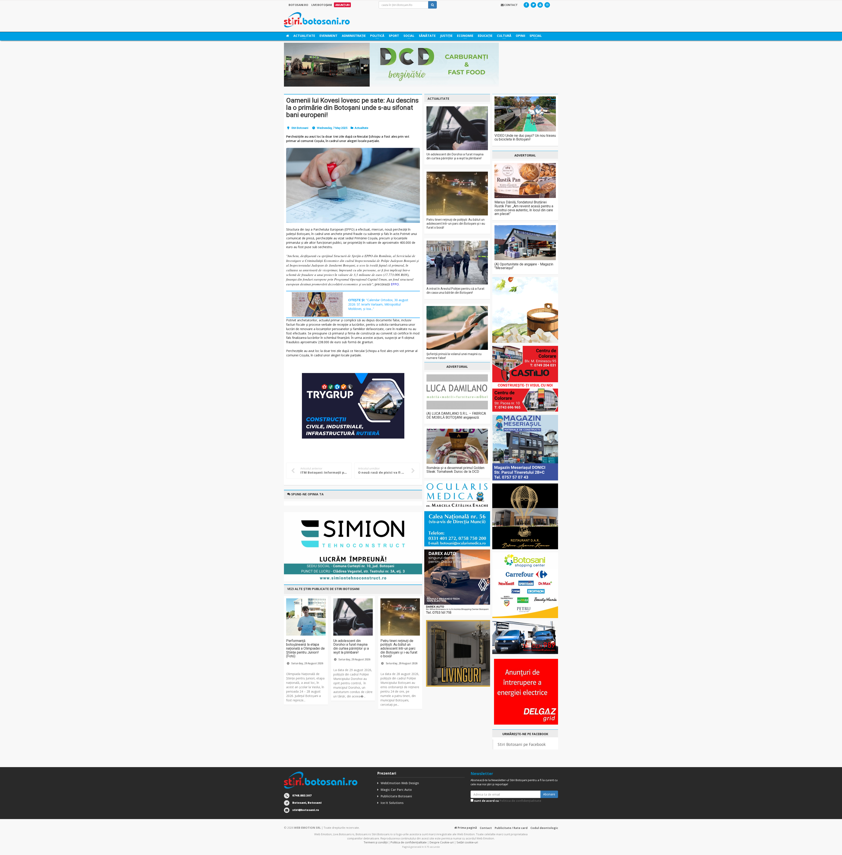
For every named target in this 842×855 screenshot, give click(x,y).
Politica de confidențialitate (520, 801)
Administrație (354, 36)
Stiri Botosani (299, 128)
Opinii (520, 36)
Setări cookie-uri (467, 842)
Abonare (549, 794)
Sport (394, 36)
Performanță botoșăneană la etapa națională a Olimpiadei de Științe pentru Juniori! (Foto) (305, 648)
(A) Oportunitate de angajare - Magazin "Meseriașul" (523, 266)
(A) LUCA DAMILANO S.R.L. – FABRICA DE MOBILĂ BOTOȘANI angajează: (456, 415)
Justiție (446, 36)
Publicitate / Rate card (511, 828)
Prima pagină (467, 828)
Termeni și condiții (376, 842)
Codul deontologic (544, 828)
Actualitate (361, 128)
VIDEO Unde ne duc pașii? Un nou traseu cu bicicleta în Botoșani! (525, 137)
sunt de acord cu (507, 801)
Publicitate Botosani (396, 796)
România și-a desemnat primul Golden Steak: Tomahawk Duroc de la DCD (455, 470)
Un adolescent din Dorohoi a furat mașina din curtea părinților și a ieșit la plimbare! (351, 646)
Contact (486, 828)
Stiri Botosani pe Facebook (522, 744)
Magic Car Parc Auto (396, 789)
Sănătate (427, 36)
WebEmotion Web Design (400, 783)
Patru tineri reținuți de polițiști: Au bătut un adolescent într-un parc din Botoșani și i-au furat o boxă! (398, 648)
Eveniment (328, 36)
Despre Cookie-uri (442, 842)
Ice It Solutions (392, 803)
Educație (485, 36)
